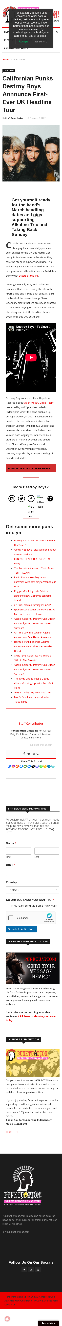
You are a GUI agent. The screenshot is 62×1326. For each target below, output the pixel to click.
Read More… (40, 41)
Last (36, 856)
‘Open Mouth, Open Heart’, (38, 402)
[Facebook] (9, 766)
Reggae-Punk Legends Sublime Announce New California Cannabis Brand (33, 646)
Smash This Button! (21, 929)
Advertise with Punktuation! (18, 1300)
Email (10, 864)
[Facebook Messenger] (21, 766)
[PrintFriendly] (53, 766)
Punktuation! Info (15, 48)
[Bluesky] (29, 766)
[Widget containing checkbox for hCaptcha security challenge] (31, 918)
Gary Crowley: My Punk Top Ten (32, 692)
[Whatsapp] (41, 766)
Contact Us (9, 1304)
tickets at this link (28, 275)
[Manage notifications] (7, 1318)
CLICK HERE (12, 1131)
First (8, 856)
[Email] (25, 766)
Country (12, 882)
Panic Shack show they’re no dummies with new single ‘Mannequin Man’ (35, 582)
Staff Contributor (14, 118)
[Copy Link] (45, 766)
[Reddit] (17, 766)
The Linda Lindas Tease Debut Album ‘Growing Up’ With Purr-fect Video (33, 683)
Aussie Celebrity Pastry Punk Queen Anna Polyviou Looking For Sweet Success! (34, 623)
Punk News (19, 59)
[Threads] (33, 766)
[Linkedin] (49, 766)
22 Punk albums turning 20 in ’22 (32, 604)
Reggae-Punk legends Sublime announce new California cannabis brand (33, 595)
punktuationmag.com (41, 744)
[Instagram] (13, 766)
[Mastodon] (37, 766)
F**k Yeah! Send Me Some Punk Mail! (34, 905)
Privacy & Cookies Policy (46, 1300)
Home (7, 31)
